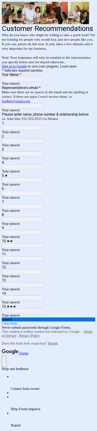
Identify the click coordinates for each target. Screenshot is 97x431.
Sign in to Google (14, 66)
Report (53, 343)
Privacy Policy (29, 336)
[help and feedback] (4, 361)
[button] (48, 319)
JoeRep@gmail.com (16, 101)
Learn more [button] (68, 66)
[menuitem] (53, 383)
